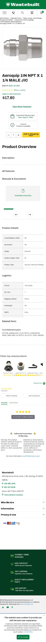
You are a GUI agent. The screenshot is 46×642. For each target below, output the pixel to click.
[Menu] (4, 12)
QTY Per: (7, 292)
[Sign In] (32, 12)
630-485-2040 (9, 483)
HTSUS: (6, 285)
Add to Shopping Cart (31, 134)
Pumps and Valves (6, 20)
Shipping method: (10, 299)
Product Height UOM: (11, 258)
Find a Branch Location (13, 495)
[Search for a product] (22, 12)
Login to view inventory (11, 94)
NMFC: (6, 312)
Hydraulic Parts (15, 18)
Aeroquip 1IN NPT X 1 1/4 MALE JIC (12, 23)
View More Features (22, 106)
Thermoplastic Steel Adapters (10, 21)
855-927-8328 (9, 487)
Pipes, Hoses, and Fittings (32, 18)
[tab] (23, 194)
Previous (16, 214)
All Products (4, 18)
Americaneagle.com (26, 604)
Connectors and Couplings (24, 20)
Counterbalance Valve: (12, 238)
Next (29, 214)
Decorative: (8, 245)
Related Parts (9, 321)
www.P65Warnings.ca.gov (31, 456)
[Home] (23, 4)
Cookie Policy (28, 632)
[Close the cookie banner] (44, 615)
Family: (6, 251)
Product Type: (9, 265)
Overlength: (8, 305)
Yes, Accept (24, 637)
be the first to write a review (23, 417)
